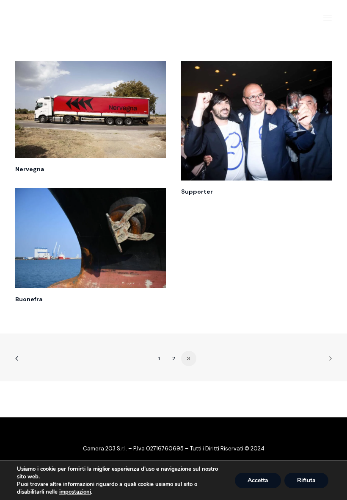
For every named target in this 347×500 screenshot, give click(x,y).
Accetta (258, 480)
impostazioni (75, 492)
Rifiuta (306, 480)
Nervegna (29, 169)
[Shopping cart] (301, 18)
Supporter (197, 191)
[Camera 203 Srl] (60, 17)
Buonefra (28, 299)
